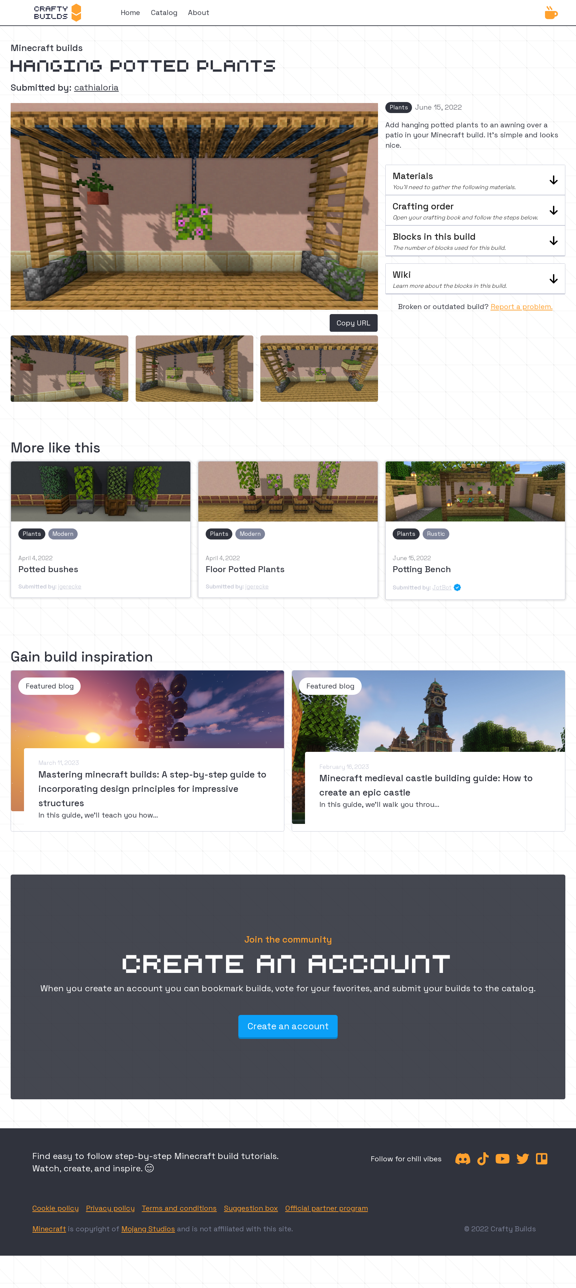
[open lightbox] (69, 368)
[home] (57, 12)
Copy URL (353, 322)
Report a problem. (522, 306)
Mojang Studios (148, 1228)
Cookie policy (55, 1208)
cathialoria (96, 87)
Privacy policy (110, 1208)
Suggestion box (251, 1208)
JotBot (442, 587)
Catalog (164, 12)
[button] (475, 180)
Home (130, 12)
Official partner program (326, 1208)
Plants (399, 107)
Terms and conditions (179, 1208)
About (198, 12)
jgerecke (69, 586)
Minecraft (49, 1228)
